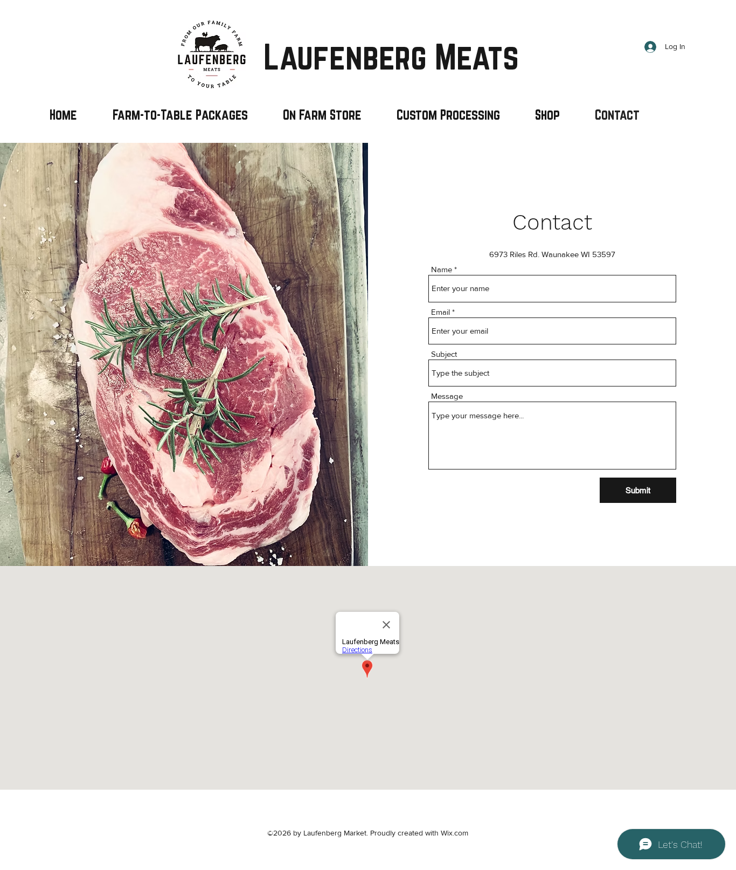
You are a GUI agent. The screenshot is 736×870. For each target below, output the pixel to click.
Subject (444, 354)
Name (441, 269)
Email (440, 312)
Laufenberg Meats (391, 56)
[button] (448, 115)
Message (447, 396)
